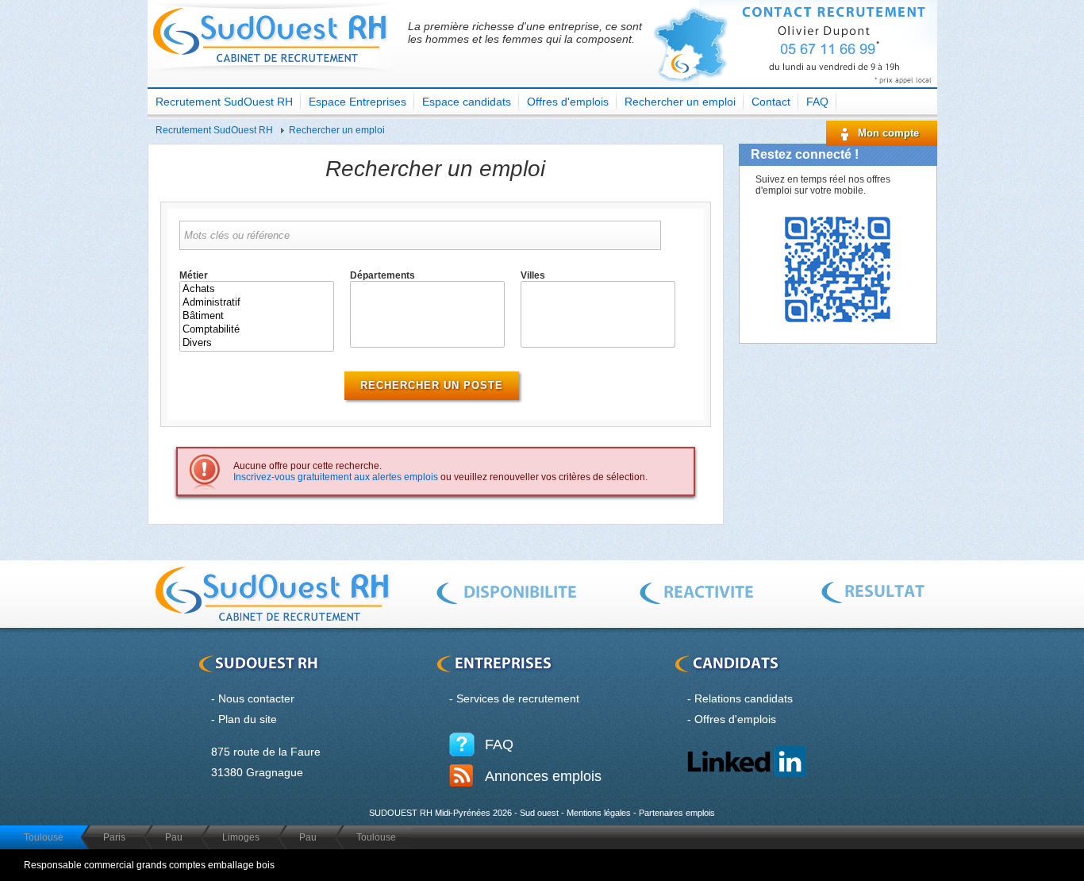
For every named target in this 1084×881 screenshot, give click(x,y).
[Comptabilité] (257, 330)
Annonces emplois (543, 776)
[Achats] (257, 289)
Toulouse (43, 837)
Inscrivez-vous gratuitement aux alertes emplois (335, 477)
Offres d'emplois (568, 101)
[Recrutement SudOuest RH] (272, 75)
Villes (533, 275)
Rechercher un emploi (680, 101)
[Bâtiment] (257, 316)
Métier (193, 275)
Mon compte (888, 133)
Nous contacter (256, 698)
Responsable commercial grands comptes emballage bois (149, 865)
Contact (770, 101)
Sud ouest (539, 813)
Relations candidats (743, 698)
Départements (382, 275)
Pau (174, 837)
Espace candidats (466, 101)
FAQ (817, 101)
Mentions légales (599, 813)
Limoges (240, 837)
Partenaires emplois (677, 813)
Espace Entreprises (357, 101)
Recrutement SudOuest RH (224, 101)
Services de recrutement (517, 698)
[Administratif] (257, 303)
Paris (114, 837)
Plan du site (247, 719)
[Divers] (257, 343)
